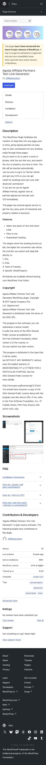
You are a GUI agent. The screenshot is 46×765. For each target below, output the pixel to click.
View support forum (12, 639)
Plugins (27, 665)
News (5, 660)
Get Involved (30, 678)
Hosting (6, 665)
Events (27, 682)
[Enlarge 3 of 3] (40, 449)
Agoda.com (38, 588)
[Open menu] (42, 4)
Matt (6, 704)
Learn (5, 678)
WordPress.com (11, 700)
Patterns (28, 669)
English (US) (38, 577)
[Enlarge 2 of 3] (40, 424)
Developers (8, 687)
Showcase (29, 655)
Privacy (6, 669)
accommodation (36, 583)
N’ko (11, 725)
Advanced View (10, 600)
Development (11, 115)
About (5, 655)
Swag (28, 691)
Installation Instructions (13, 477)
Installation (10, 108)
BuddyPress (9, 714)
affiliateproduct (13, 78)
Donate (29, 687)
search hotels (31, 593)
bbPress (8, 709)
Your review (8, 620)
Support (9, 122)
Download (8, 85)
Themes (28, 660)
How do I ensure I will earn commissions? (13, 485)
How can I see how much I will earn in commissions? (15, 503)
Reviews (9, 102)
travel (40, 593)
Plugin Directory (9, 12)
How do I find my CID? (13, 495)
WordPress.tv (10, 691)
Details (8, 95)
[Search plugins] (29, 20)
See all (40, 620)
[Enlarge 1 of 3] (18, 424)
